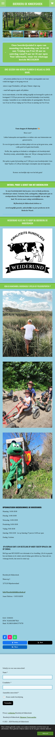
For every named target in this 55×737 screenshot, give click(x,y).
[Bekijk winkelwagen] (52, 3)
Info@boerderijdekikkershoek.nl (14, 592)
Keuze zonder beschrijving (14, 697)
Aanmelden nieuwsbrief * (11, 693)
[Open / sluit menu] (3, 3)
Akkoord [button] (45, 733)
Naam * (5, 672)
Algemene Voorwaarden (28, 717)
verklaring (11, 713)
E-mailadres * (7, 683)
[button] (50, 14)
